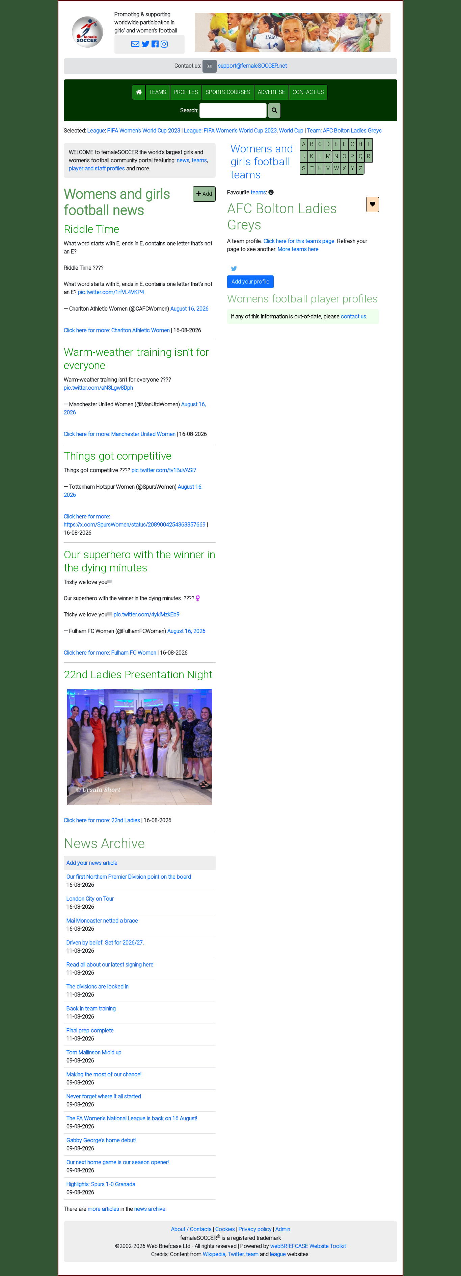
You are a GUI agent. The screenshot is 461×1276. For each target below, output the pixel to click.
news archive (149, 1209)
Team (314, 130)
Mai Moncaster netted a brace (102, 920)
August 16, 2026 (189, 308)
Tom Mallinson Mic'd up (93, 1052)
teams (199, 160)
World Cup (291, 130)
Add (206, 194)
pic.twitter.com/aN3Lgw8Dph (98, 388)
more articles (103, 1209)
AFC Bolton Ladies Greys (352, 130)
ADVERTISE (271, 92)
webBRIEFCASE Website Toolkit (308, 1246)
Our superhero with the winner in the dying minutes (139, 561)
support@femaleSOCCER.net (252, 66)
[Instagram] (164, 44)
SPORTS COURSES (228, 92)
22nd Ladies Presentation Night (138, 674)
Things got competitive (117, 455)
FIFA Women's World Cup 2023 (143, 130)
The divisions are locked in (97, 986)
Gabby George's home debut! (101, 1140)
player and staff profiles (97, 168)
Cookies (225, 1229)
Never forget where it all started (103, 1096)
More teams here (298, 249)
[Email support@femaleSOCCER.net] (135, 44)
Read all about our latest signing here (110, 964)
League (96, 130)
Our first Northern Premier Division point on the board (128, 877)
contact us (353, 316)
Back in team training (91, 1008)
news (183, 160)
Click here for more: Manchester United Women (119, 434)
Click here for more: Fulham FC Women (110, 652)
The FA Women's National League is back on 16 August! (131, 1118)
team (252, 1254)
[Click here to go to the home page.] (87, 32)
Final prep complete (90, 1030)
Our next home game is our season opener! (117, 1162)
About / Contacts (191, 1229)
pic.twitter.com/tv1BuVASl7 (164, 470)
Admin (282, 1229)
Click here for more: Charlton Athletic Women (117, 330)
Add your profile (250, 281)
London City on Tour (90, 898)
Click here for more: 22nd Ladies (102, 820)
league (278, 1254)
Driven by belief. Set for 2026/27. (105, 942)
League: (194, 130)
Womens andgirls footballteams (262, 161)
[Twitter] (145, 44)
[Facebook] (155, 44)
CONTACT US (308, 92)
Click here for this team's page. (300, 241)
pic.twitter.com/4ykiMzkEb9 (147, 614)
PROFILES (186, 92)
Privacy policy (255, 1229)
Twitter (236, 1254)
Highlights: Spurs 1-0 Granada (100, 1184)
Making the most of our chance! (103, 1074)
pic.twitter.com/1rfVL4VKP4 (111, 292)
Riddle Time (91, 229)
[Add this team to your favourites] (372, 204)
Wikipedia (214, 1254)
